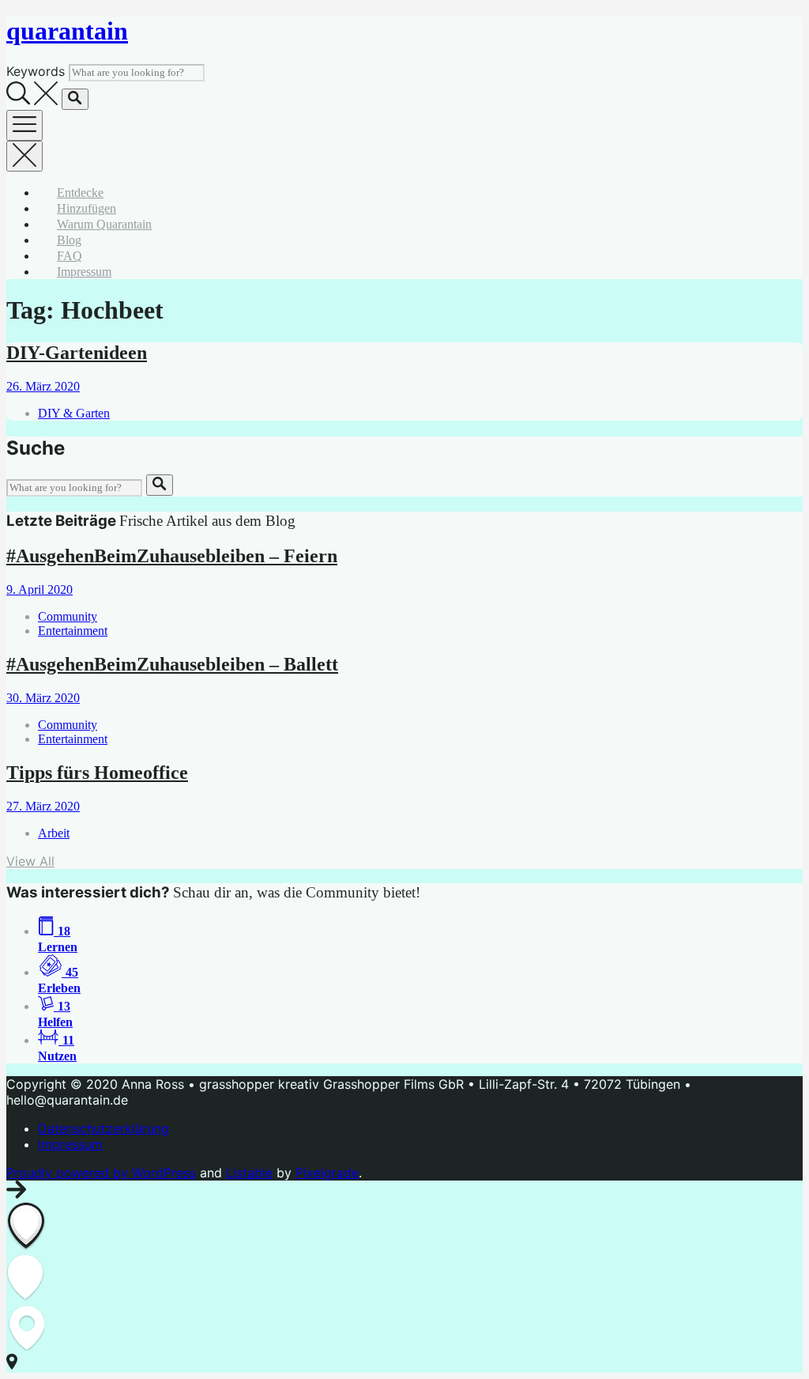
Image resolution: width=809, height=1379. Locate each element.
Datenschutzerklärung (103, 1128)
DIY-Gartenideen (76, 352)
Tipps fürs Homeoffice (97, 772)
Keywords (35, 71)
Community (67, 616)
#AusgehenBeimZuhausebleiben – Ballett (172, 664)
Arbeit (54, 833)
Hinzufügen (86, 208)
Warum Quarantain (104, 224)
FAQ (69, 256)
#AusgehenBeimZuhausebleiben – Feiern (171, 556)
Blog (69, 240)
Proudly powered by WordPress (101, 1173)
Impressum (84, 271)
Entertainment (72, 630)
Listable (249, 1173)
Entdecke (80, 192)
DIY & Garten (74, 413)
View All (30, 861)
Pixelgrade (327, 1173)
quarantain (67, 31)
